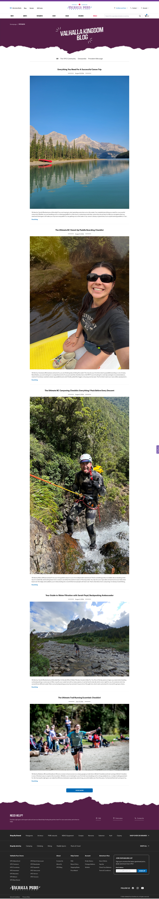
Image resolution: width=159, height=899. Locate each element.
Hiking (50, 846)
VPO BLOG (22, 24)
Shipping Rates (75, 867)
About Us (59, 864)
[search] (140, 16)
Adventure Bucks (16, 8)
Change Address (90, 864)
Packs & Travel (75, 846)
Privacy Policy (26, 897)
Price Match (74, 870)
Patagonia (29, 835)
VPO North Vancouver (37, 861)
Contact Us (140, 818)
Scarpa (81, 835)
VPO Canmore (14, 864)
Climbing (40, 846)
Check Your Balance (105, 867)
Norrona (91, 835)
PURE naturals (52, 835)
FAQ (99, 818)
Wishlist (87, 867)
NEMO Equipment (68, 835)
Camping (29, 846)
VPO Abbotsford (15, 861)
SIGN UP (142, 871)
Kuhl (110, 835)
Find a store (119, 818)
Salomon (102, 835)
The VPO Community (68, 58)
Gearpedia (82, 58)
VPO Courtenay (15, 867)
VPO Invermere (14, 870)
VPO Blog (59, 867)
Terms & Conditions (105, 870)
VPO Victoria (34, 877)
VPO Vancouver (35, 870)
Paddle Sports (61, 846)
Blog (25, 8)
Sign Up (101, 864)
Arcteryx (40, 835)
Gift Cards (40, 8)
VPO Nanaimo (14, 873)
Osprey (119, 835)
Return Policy (75, 864)
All (57, 58)
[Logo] (79, 6)
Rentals (32, 8)
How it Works (103, 861)
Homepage (13, 24)
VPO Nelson (13, 877)
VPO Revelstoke (35, 864)
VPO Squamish (34, 867)
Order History (89, 861)
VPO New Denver (15, 880)
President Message (95, 58)
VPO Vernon (34, 873)
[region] (133, 888)
